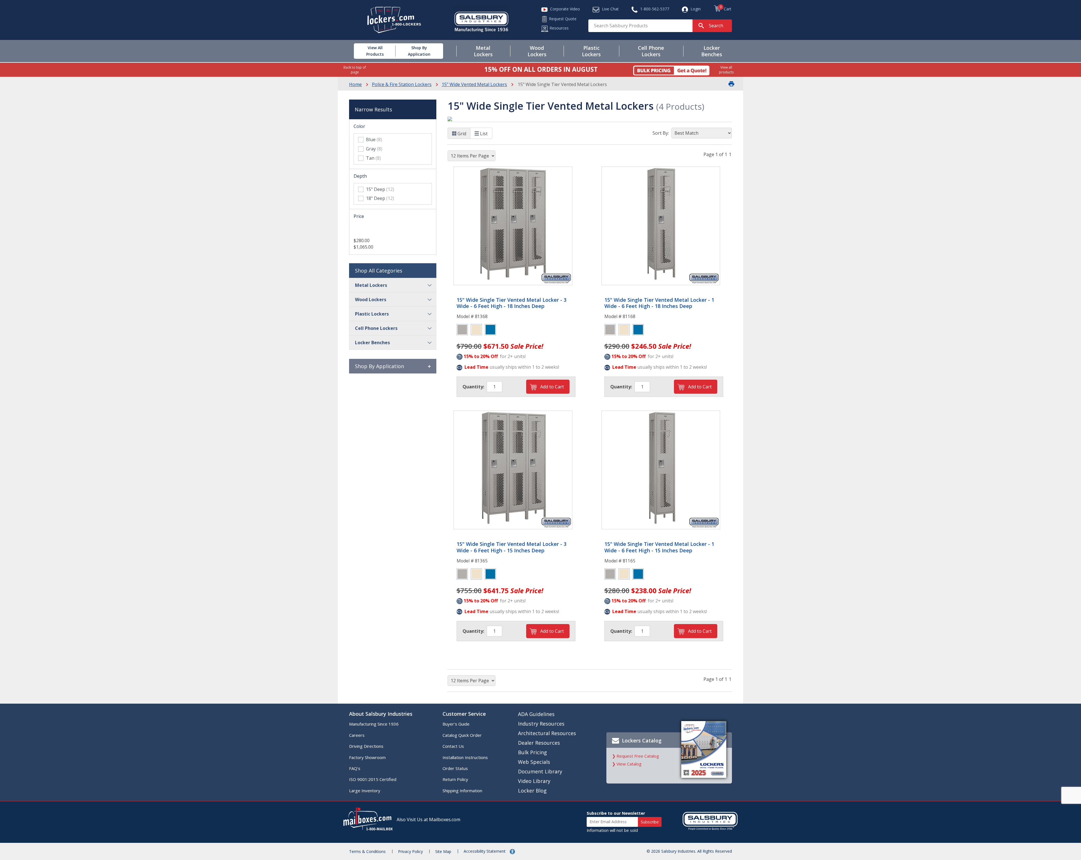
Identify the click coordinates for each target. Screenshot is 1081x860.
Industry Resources (541, 723)
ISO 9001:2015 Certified (372, 779)
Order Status (455, 768)
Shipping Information (462, 790)
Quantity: (473, 387)
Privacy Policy (410, 851)
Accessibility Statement (485, 851)
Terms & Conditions (367, 851)
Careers (357, 735)
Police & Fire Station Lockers (402, 84)
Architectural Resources (547, 733)
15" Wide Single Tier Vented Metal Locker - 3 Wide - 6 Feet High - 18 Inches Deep (511, 303)
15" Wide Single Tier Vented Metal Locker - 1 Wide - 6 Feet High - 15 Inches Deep (659, 547)
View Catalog (629, 764)
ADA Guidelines (536, 714)
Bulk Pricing (532, 752)
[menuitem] (368, 51)
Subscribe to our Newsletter (616, 813)
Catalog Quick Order (462, 735)
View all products (726, 70)
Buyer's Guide (456, 724)
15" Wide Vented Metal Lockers (474, 84)
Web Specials (534, 761)
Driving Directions (366, 746)
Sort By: (661, 133)
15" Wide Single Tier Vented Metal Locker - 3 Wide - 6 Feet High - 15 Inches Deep (511, 547)
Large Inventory (364, 790)
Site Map (443, 851)
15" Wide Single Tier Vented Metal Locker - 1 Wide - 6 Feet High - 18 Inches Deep (659, 303)
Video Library (534, 781)
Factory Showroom (367, 757)
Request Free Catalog (638, 756)
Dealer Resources (539, 742)
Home (355, 84)
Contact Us (453, 746)
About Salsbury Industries (380, 713)
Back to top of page (354, 70)
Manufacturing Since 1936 (374, 724)
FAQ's (354, 768)
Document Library (540, 771)
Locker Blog (532, 790)
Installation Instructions (465, 757)
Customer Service (464, 713)
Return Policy (455, 779)
